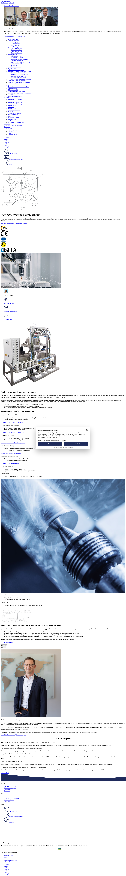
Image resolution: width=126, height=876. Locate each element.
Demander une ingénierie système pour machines (14, 223)
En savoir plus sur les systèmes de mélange (12, 432)
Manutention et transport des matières (11, 453)
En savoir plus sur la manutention (10, 463)
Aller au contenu (5, 1)
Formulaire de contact (6, 735)
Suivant (3, 647)
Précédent (3, 645)
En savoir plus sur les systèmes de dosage (12, 422)
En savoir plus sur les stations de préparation (13, 443)
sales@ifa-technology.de (19, 735)
